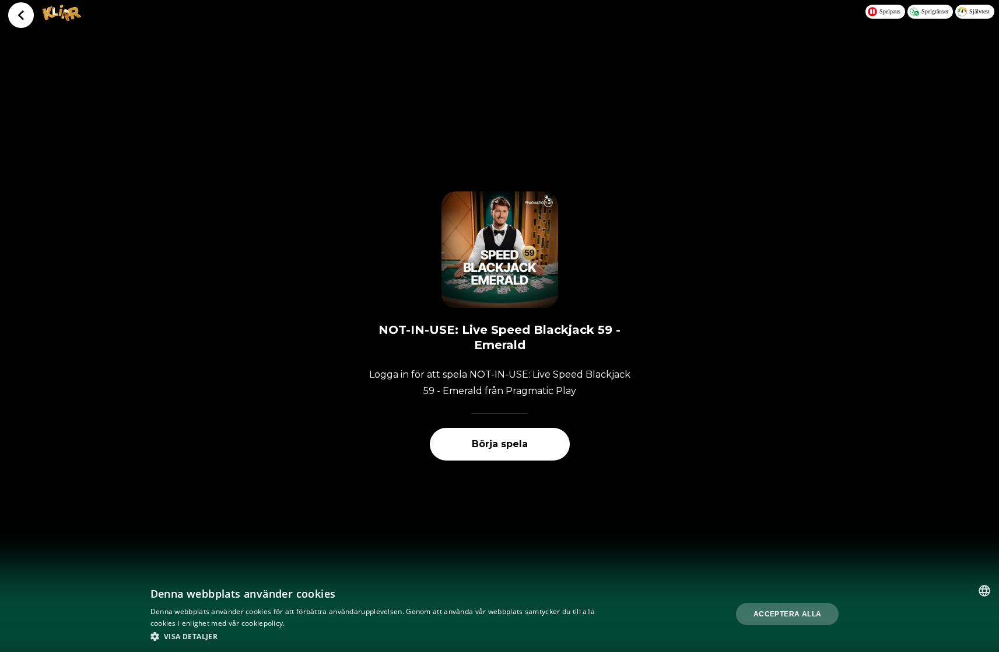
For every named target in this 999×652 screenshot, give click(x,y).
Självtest (979, 11)
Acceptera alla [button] (787, 614)
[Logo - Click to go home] (61, 17)
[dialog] (499, 614)
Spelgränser (934, 11)
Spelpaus (889, 11)
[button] (375, 636)
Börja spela (500, 443)
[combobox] (984, 591)
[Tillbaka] (21, 15)
